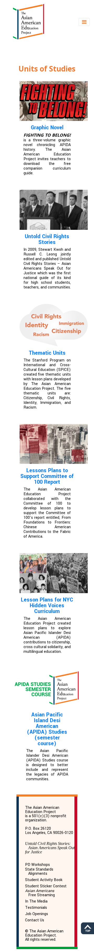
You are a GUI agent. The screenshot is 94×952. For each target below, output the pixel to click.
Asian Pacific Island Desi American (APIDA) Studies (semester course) (47, 729)
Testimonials (36, 908)
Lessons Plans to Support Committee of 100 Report (47, 476)
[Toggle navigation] (84, 22)
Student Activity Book (43, 880)
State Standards (39, 871)
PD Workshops (37, 865)
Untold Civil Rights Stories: (50, 848)
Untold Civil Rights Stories (47, 239)
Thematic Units (47, 353)
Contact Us (34, 920)
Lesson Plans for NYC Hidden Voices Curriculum (47, 605)
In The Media (36, 901)
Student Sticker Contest (46, 886)
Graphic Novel (47, 127)
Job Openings (36, 914)
